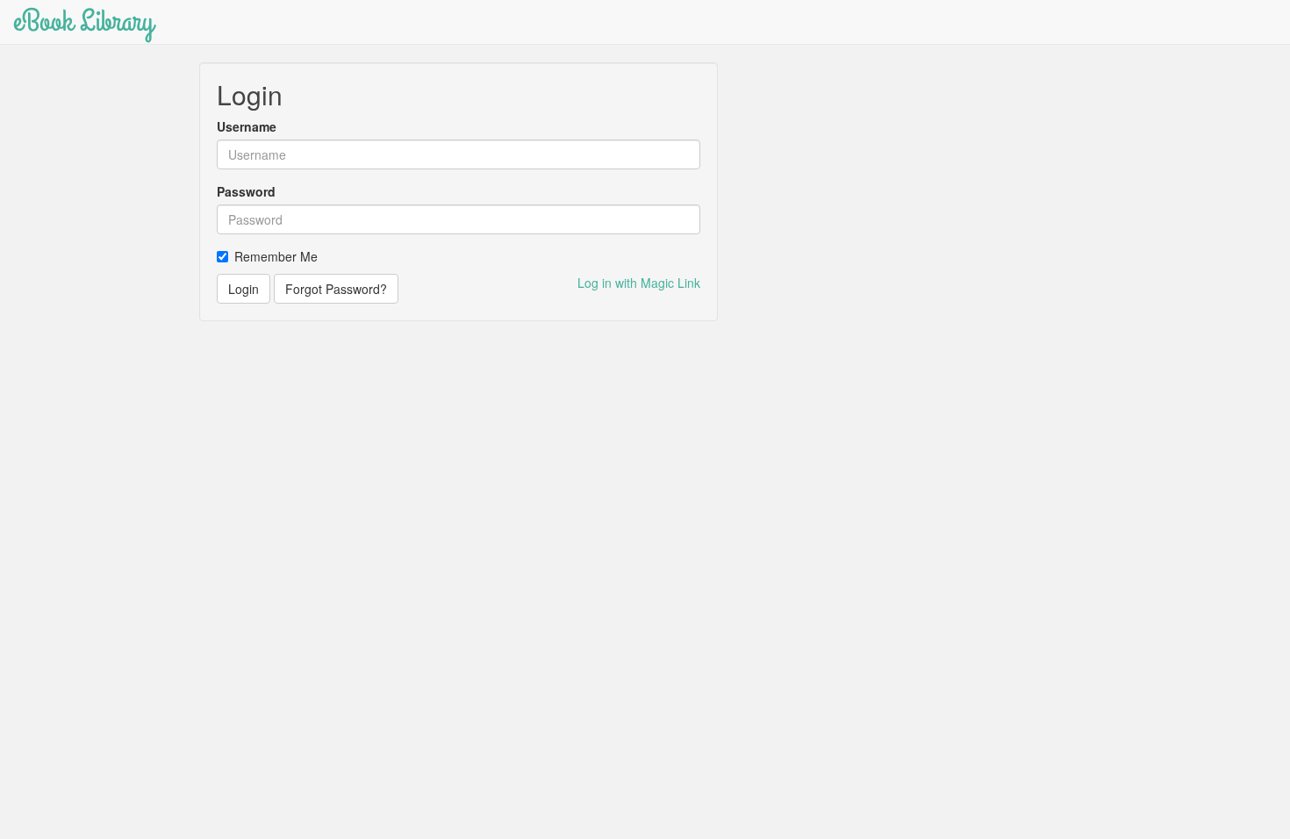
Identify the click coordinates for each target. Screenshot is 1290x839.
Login (243, 289)
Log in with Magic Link (638, 282)
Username (246, 126)
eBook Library (83, 21)
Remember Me (276, 256)
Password (246, 191)
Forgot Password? (336, 289)
